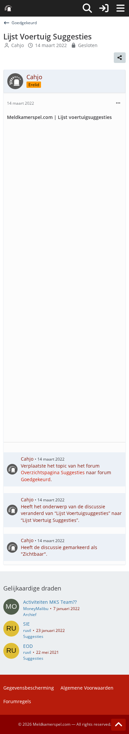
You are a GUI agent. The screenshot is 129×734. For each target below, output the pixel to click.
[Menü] (120, 8)
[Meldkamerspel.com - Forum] (8, 8)
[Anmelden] (103, 8)
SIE (26, 624)
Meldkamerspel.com (51, 724)
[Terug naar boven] (118, 725)
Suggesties (33, 636)
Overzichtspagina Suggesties (53, 472)
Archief (29, 614)
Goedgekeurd (36, 479)
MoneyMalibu (35, 608)
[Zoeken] (87, 8)
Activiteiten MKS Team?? (50, 602)
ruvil (27, 630)
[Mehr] (118, 103)
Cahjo (17, 45)
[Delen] (120, 57)
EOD (28, 646)
